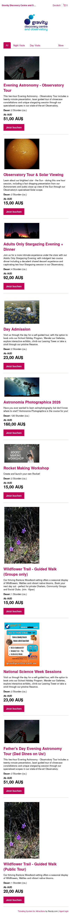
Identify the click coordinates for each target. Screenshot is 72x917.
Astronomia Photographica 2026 (32, 402)
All (7, 45)
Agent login (64, 911)
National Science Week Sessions (32, 671)
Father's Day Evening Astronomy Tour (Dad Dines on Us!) (32, 751)
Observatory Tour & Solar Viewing (33, 174)
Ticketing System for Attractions (31, 911)
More (61, 45)
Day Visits (35, 45)
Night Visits (19, 45)
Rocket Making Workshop (26, 467)
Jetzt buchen (14, 127)
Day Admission (16, 329)
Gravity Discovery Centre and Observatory (23, 5)
